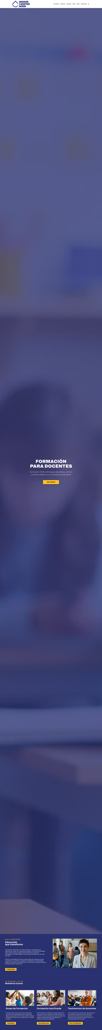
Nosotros (68, 4)
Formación (56, 4)
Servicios (62, 4)
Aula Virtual (84, 4)
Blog (74, 4)
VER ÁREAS (11, 1023)
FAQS (77, 4)
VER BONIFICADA (43, 1023)
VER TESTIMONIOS (75, 1023)
